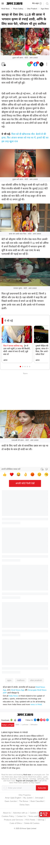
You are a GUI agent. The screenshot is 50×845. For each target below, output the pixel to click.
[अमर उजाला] (14, 4)
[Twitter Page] (38, 720)
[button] (20, 366)
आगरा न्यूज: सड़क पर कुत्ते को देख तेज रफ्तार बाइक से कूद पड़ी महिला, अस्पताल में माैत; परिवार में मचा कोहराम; (24, 748)
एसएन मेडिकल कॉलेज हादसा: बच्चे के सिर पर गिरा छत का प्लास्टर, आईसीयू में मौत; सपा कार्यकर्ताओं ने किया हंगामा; (25, 758)
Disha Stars (24, 805)
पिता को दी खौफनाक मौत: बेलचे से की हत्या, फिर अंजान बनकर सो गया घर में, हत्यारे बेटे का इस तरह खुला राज (25, 138)
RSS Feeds (30, 820)
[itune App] (15, 720)
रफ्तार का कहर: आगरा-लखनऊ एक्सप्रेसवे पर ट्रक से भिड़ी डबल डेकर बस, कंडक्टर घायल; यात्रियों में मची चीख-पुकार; (24, 765)
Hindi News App (17, 690)
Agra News (45, 9)
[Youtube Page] (41, 720)
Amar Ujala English (13, 798)
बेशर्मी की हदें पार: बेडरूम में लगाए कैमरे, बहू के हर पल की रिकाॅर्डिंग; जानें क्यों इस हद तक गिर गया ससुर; (24, 742)
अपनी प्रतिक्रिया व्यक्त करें (10, 469)
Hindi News (5, 9)
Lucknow (25, 725)
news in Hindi (36, 704)
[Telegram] (47, 720)
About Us (7, 813)
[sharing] (47, 64)
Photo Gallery (18, 9)
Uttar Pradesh (32, 9)
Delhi (17, 725)
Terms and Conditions (37, 816)
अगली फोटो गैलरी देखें (25, 483)
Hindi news (27, 775)
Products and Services (13, 820)
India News (13, 696)
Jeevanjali (39, 798)
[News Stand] (19, 720)
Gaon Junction (11, 801)
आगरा (5, 360)
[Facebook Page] (35, 720)
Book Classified (37, 801)
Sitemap (40, 820)
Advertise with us (20, 813)
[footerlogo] (25, 714)
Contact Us (21, 816)
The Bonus (23, 801)
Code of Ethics (16, 823)
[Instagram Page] (44, 720)
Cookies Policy (8, 816)
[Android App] (11, 720)
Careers (33, 813)
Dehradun (33, 725)
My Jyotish (28, 798)
